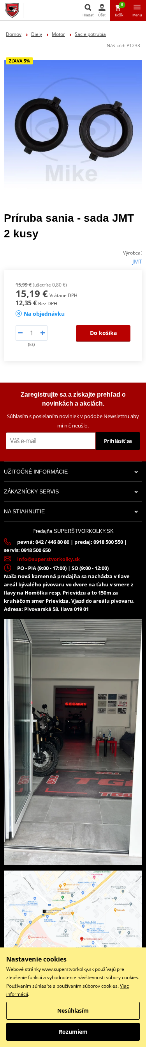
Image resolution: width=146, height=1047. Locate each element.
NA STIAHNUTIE (24, 511)
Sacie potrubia (90, 34)
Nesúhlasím (73, 1010)
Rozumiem (73, 1031)
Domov (13, 34)
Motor (58, 34)
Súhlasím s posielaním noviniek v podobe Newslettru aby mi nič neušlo (73, 421)
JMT (137, 261)
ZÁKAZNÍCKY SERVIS (31, 491)
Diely (36, 34)
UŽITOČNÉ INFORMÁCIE (36, 471)
